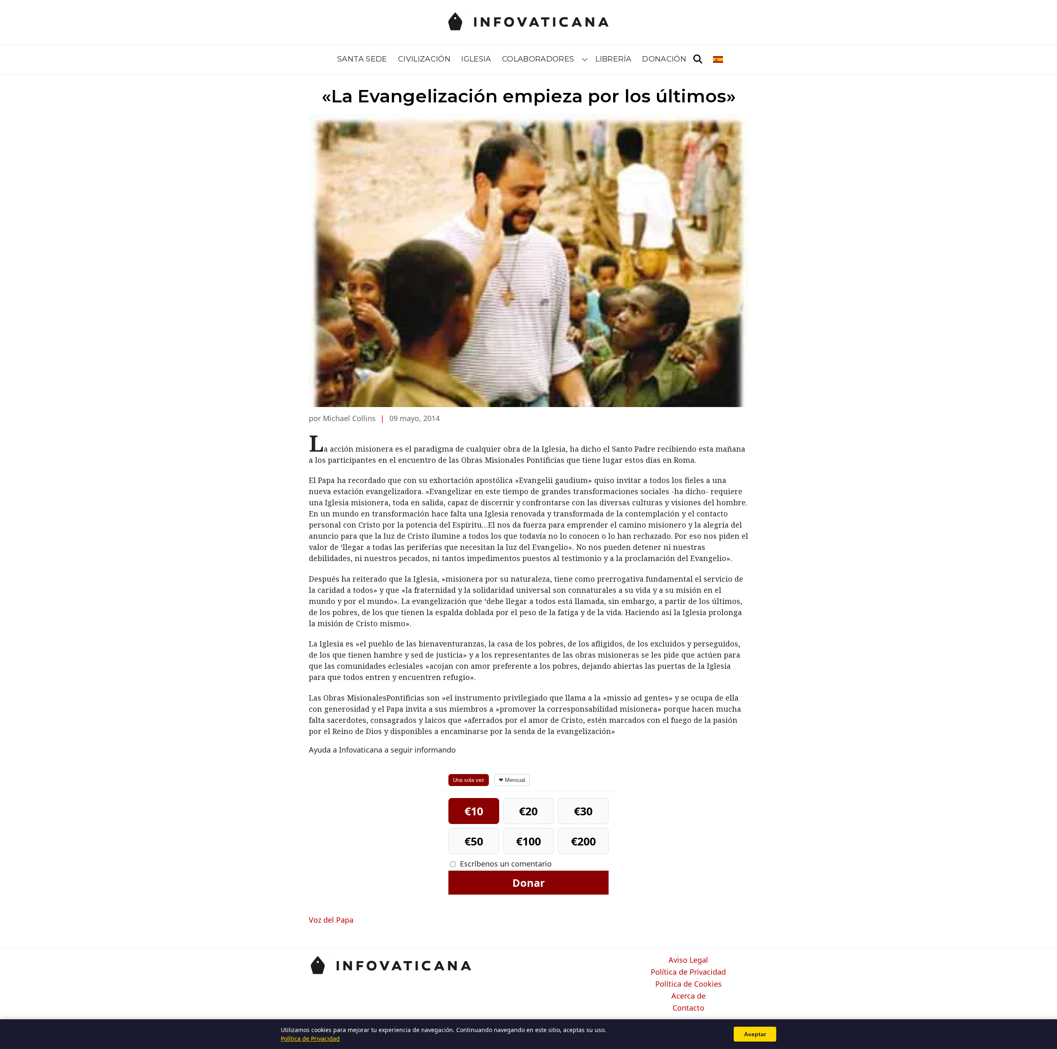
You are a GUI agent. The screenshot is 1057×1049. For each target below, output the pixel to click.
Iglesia (476, 59)
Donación (664, 59)
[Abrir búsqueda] (698, 59)
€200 (583, 841)
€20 (528, 811)
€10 (474, 811)
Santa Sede (362, 59)
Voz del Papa (331, 920)
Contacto (688, 1008)
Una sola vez (468, 780)
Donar (528, 883)
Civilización (424, 59)
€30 (583, 811)
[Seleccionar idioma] (718, 59)
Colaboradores (538, 59)
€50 (474, 841)
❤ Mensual (512, 780)
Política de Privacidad (688, 972)
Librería (613, 59)
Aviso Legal (688, 960)
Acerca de (688, 996)
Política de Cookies (688, 984)
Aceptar (755, 1034)
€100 (528, 841)
